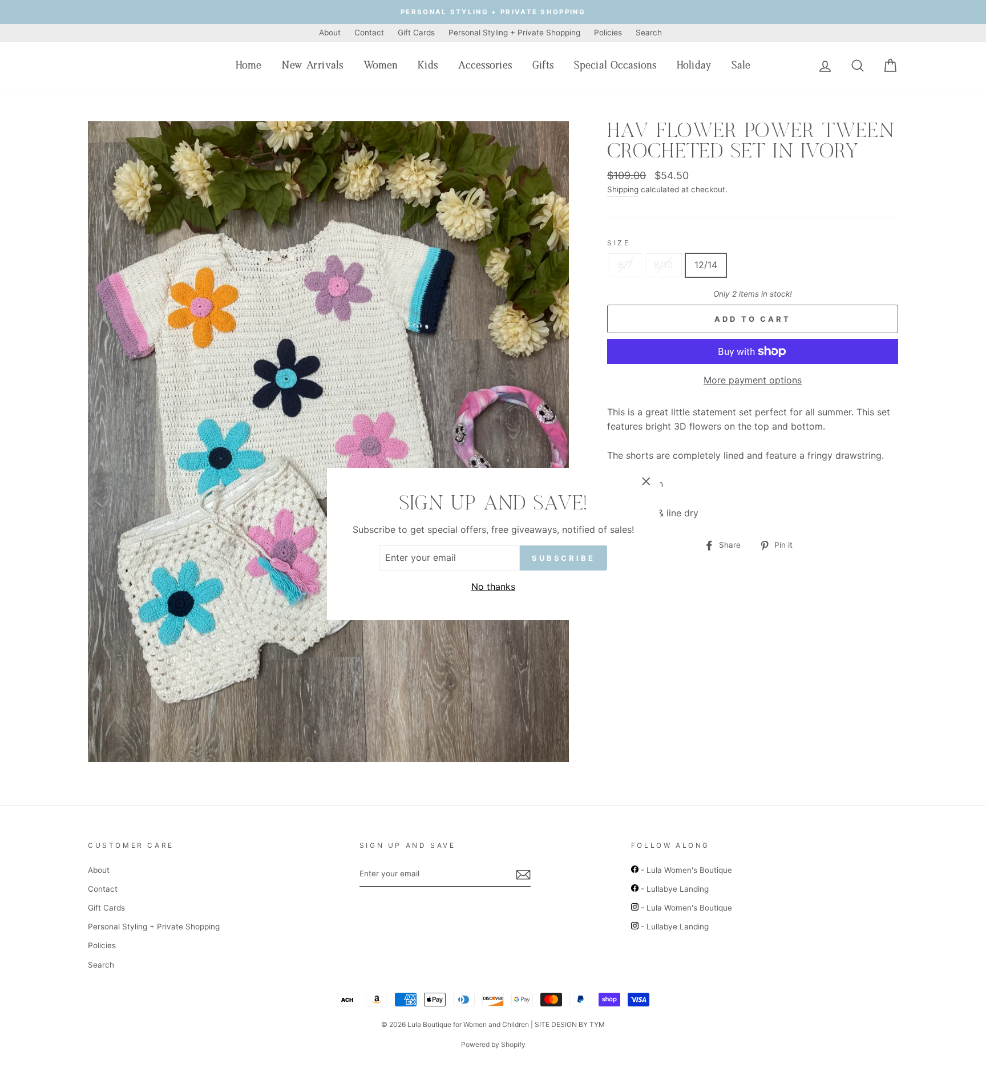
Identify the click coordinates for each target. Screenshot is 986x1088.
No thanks (493, 586)
